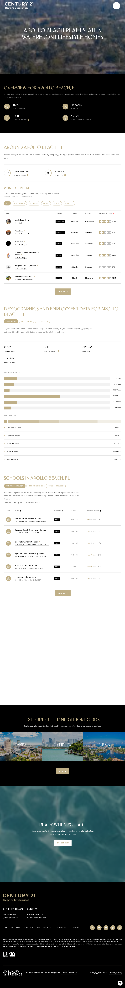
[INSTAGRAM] (92, 927)
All (8, 203)
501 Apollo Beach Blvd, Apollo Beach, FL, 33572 (30, 556)
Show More (62, 593)
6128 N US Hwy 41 (21, 258)
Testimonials (60, 928)
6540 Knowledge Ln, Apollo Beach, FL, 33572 (29, 568)
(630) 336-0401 (9, 914)
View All (62, 771)
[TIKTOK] (112, 927)
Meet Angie (16, 928)
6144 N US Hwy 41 (21, 268)
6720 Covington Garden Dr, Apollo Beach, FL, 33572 (32, 545)
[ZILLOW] (119, 927)
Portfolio (28, 928)
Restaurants (20, 203)
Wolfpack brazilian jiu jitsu (25, 266)
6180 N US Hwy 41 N (22, 234)
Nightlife (70, 203)
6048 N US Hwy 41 (21, 223)
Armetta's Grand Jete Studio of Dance (27, 254)
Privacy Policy (115, 972)
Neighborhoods (44, 928)
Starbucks (19, 242)
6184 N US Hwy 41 (21, 245)
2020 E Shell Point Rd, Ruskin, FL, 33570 (28, 580)
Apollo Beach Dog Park (24, 276)
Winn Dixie (19, 231)
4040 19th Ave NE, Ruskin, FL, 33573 (27, 533)
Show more (62, 291)
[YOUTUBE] (106, 927)
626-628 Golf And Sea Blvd (24, 279)
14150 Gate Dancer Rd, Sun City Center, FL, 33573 (31, 521)
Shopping (35, 203)
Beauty (58, 203)
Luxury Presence (69, 972)
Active (47, 203)
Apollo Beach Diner (22, 220)
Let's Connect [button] (63, 843)
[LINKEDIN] (99, 927)
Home (5, 928)
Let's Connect (76, 928)
